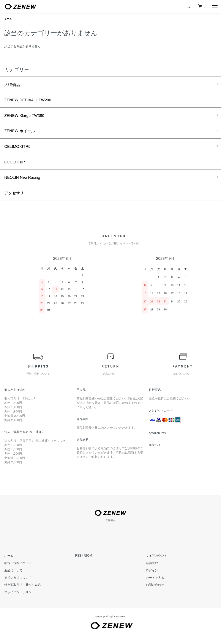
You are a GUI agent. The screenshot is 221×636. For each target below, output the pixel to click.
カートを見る (155, 577)
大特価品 (12, 84)
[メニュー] (214, 6)
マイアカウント (156, 555)
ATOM (88, 555)
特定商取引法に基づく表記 (22, 584)
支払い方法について (18, 577)
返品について (13, 570)
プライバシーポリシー (19, 592)
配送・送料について (18, 563)
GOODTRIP (14, 162)
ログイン (152, 570)
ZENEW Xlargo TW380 (24, 115)
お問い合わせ (155, 584)
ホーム (8, 18)
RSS (78, 555)
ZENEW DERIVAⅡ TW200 (27, 99)
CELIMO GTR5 (17, 146)
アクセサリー (16, 192)
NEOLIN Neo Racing (22, 177)
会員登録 (152, 563)
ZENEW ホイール (19, 130)
